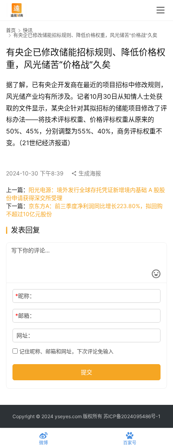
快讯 (28, 30)
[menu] (160, 10)
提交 (86, 372)
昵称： (25, 295)
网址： (24, 335)
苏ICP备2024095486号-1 (132, 416)
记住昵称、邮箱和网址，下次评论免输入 (65, 351)
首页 (11, 30)
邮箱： (25, 315)
